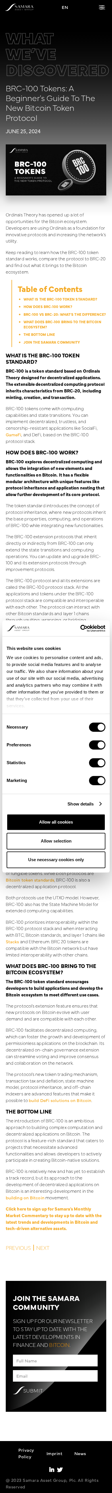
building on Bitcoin (25, 1197)
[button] (102, 7)
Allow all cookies (56, 822)
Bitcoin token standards (30, 880)
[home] (19, 7)
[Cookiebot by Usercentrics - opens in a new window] (80, 628)
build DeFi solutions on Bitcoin (60, 1100)
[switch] (97, 745)
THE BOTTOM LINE (39, 334)
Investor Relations (60, 1482)
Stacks (12, 941)
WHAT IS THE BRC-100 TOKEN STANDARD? (60, 299)
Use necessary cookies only (56, 859)
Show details (80, 803)
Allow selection (56, 841)
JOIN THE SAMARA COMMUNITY (52, 342)
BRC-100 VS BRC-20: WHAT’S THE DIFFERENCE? (65, 314)
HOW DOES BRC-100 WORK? (48, 306)
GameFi (14, 434)
